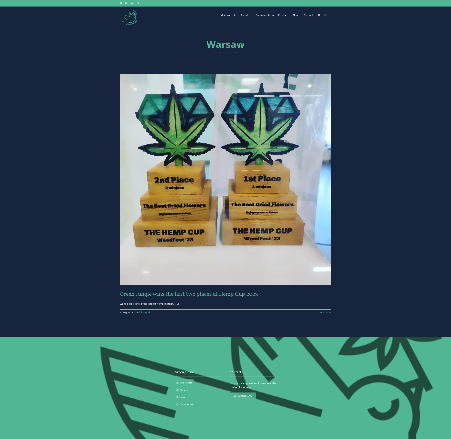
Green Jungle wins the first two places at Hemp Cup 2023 (189, 293)
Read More (325, 312)
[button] (326, 15)
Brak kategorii (143, 312)
